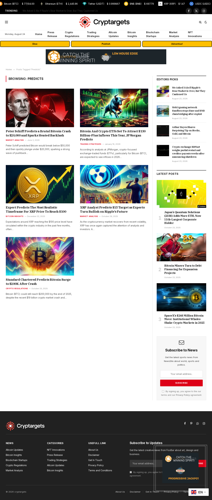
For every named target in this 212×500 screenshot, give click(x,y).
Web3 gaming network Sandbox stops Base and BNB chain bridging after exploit (64, 10)
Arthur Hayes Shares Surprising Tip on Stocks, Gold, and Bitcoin (186, 130)
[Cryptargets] (106, 22)
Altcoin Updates (114, 34)
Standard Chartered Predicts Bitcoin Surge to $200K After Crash (38, 282)
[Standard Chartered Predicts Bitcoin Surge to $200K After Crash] (40, 256)
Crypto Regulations (72, 34)
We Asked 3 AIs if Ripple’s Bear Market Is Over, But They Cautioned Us (188, 91)
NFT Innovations (195, 34)
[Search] (200, 22)
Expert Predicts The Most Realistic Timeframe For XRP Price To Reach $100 (36, 209)
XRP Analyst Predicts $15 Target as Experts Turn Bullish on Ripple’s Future (112, 209)
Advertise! (177, 43)
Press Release (52, 34)
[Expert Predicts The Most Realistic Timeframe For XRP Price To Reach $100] (40, 184)
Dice (34, 43)
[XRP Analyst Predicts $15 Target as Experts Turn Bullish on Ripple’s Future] (114, 184)
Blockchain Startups (152, 34)
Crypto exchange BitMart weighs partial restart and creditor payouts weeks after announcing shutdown (188, 151)
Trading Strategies (93, 34)
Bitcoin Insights (132, 34)
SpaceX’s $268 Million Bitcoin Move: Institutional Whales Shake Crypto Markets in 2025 (184, 319)
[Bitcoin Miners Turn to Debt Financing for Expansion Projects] (181, 247)
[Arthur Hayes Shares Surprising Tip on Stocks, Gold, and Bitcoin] (163, 130)
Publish (106, 43)
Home (38, 34)
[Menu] (6, 22)
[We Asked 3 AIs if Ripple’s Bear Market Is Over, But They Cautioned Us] (163, 91)
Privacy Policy (183, 395)
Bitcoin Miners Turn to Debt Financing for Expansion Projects (182, 269)
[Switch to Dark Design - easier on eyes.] (205, 22)
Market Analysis (174, 34)
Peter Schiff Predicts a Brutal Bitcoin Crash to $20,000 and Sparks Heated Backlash (38, 133)
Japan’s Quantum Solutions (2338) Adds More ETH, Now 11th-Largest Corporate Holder (182, 217)
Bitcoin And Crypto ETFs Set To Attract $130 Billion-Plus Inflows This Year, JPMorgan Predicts (113, 135)
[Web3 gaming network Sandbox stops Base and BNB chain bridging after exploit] (163, 111)
